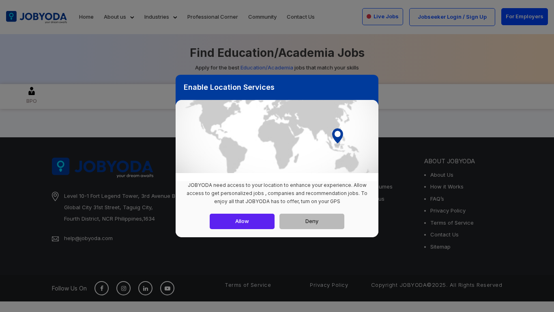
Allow (242, 221)
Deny (311, 221)
